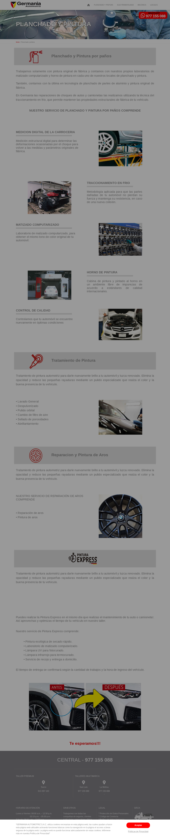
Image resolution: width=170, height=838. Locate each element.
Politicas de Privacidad (138, 831)
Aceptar (138, 825)
